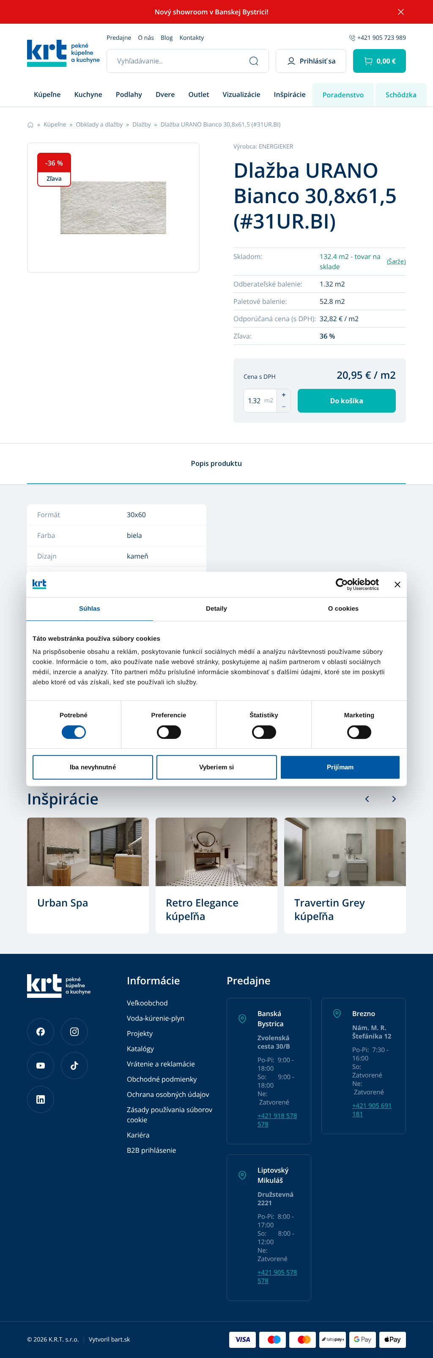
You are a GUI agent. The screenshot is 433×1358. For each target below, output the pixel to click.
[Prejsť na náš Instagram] (74, 1031)
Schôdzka (401, 94)
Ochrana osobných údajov (168, 1094)
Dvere (165, 94)
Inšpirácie (290, 94)
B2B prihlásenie (151, 1150)
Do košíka (346, 400)
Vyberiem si (216, 767)
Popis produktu (216, 463)
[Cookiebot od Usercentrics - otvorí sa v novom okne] (342, 584)
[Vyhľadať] (254, 61)
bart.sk (120, 1340)
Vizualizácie (241, 94)
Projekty (140, 1033)
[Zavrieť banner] (397, 584)
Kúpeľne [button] (47, 94)
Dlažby (141, 125)
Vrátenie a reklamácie (161, 1064)
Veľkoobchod (147, 1003)
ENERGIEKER (276, 147)
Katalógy (140, 1048)
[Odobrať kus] (283, 407)
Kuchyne (88, 94)
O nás (146, 38)
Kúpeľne (55, 125)
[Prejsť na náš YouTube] (40, 1065)
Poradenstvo (343, 94)
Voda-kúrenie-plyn (155, 1018)
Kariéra (138, 1135)
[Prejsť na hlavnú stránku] (63, 53)
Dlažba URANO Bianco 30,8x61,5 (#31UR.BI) (221, 125)
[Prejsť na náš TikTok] (74, 1065)
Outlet (199, 94)
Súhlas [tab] (89, 608)
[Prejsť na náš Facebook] (40, 1031)
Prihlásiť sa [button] (318, 61)
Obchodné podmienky (162, 1079)
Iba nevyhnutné (92, 767)
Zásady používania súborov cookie (169, 1114)
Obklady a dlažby (99, 125)
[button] (379, 61)
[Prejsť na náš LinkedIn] (40, 1099)
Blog (167, 38)
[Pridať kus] (283, 395)
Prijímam (340, 767)
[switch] (169, 732)
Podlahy (129, 94)
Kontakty (192, 38)
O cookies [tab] (343, 608)
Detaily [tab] (216, 608)
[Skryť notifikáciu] (401, 12)
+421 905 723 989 (381, 38)
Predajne (119, 38)
